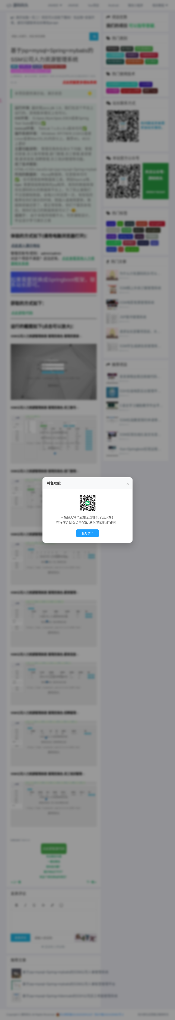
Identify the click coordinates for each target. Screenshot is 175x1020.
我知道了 (87, 533)
